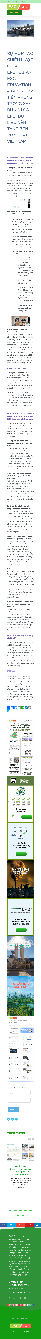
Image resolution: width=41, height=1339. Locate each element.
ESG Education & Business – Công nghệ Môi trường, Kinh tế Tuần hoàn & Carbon (20, 1170)
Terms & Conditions (25, 1331)
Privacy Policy (14, 1331)
